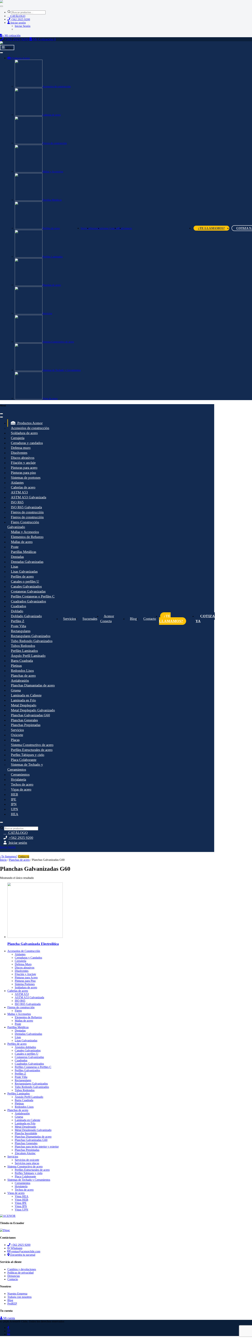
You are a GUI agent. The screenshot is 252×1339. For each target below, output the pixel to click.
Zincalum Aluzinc (25, 1153)
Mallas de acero (22, 542)
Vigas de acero (50, 398)
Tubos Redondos (23, 646)
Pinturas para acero (24, 468)
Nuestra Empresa (17, 1293)
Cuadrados (18, 606)
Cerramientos (20, 774)
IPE (13, 799)
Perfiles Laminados (52, 256)
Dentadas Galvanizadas (27, 562)
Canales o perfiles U (25, 581)
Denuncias (13, 1275)
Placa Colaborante (23, 760)
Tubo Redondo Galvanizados (31, 641)
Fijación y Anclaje (25, 974)
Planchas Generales (24, 720)
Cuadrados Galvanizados (28, 601)
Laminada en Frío (23, 700)
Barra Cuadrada (22, 661)
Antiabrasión (20, 680)
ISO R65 (17, 502)
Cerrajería (17, 438)
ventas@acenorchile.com (25, 1251)
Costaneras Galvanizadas (28, 591)
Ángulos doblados (25, 1047)
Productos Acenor (20, 58)
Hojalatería (18, 779)
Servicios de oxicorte (27, 1159)
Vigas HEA (21, 1196)
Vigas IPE (21, 1203)
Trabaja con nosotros (19, 1296)
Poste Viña (18, 626)
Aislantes (17, 482)
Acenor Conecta (109, 228)
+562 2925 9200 (20, 19)
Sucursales (95, 228)
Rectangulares (20, 631)
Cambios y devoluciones (21, 1269)
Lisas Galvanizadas (24, 571)
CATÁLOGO (17, 16)
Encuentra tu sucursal (22, 1254)
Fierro (18, 1010)
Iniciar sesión (18, 22)
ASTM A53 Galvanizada (28, 497)
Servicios (47, 313)
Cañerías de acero (51, 114)
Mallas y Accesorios (52, 171)
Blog (133, 619)
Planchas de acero (51, 285)
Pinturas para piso (23, 473)
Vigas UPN (21, 1209)
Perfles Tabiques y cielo (27, 755)
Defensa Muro (23, 964)
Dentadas (17, 557)
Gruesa (16, 690)
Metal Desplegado (23, 705)
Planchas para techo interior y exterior (37, 1146)
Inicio (3, 859)
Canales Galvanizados (26, 586)
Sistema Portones (25, 984)
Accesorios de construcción (56, 86)
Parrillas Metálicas (52, 200)
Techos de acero (22, 784)
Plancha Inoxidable (26, 1133)
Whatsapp (16, 1248)
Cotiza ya (205, 618)
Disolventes (19, 453)
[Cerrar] (1, 413)
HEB (14, 794)
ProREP (12, 1303)
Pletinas (16, 666)
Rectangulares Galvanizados (30, 636)
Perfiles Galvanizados (27, 1070)
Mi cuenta (9, 1318)
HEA (14, 814)
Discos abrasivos (22, 458)
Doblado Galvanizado (26, 616)
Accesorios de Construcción (23, 951)
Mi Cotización (44, 39)
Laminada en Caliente (26, 695)
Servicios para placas (27, 1163)
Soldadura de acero (24, 433)
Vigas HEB (21, 1199)
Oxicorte (17, 735)
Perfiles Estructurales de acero (32, 750)
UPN (14, 809)
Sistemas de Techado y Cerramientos (61, 370)
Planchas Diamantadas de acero (33, 685)
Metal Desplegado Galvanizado (33, 710)
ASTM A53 (19, 492)
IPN (14, 804)
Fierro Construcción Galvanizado (23, 524)
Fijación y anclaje (23, 463)
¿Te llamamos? (211, 228)
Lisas (14, 566)
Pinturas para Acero (26, 977)
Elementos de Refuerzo (27, 537)
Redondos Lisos (22, 671)
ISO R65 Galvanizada (26, 507)
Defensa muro (21, 448)
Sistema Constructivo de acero (58, 341)
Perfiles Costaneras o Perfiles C (33, 596)
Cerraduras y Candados (28, 957)
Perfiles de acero (51, 228)
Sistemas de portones (25, 477)
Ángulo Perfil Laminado (28, 656)
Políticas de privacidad (20, 1272)
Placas (15, 740)
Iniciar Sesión (22, 25)
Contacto (127, 228)
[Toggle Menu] (1, 6)
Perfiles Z (17, 621)
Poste (14, 547)
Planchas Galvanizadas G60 (30, 715)
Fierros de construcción (54, 143)
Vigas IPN (21, 1206)
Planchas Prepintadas (25, 725)
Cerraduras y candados (27, 443)
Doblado (17, 611)
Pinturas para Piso (25, 980)
